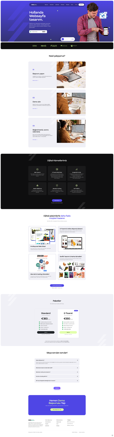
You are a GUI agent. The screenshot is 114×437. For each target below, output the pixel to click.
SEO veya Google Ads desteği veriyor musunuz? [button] (45, 380)
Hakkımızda (58, 421)
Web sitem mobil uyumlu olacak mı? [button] (43, 372)
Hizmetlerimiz (48, 421)
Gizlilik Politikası (74, 432)
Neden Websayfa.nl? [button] (40, 360)
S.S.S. (72, 4)
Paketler (67, 4)
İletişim (57, 425)
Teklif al (45, 332)
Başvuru (46, 4)
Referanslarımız (59, 420)
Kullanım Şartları (82, 432)
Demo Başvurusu (48, 420)
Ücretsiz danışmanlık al (57, 285)
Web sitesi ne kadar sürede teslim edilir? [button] (44, 367)
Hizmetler (52, 4)
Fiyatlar (46, 423)
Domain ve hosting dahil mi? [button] (41, 376)
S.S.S (57, 423)
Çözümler (57, 4)
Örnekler (62, 4)
